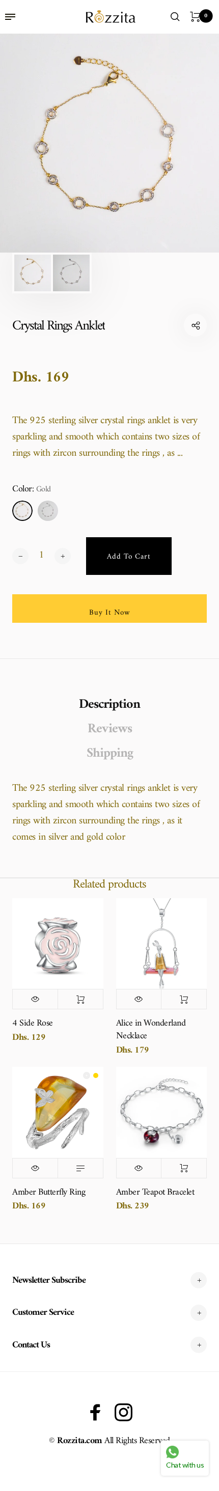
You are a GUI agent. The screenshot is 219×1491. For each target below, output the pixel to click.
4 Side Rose (32, 1023)
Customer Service (43, 1312)
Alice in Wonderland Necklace (151, 1029)
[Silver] (48, 511)
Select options (80, 1168)
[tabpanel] (109, 143)
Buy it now (109, 613)
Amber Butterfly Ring (48, 1192)
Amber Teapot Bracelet (155, 1192)
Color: (31, 489)
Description (109, 704)
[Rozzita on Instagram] (123, 1412)
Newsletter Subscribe (49, 1280)
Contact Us (31, 1345)
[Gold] (22, 511)
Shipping (110, 753)
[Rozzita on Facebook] (95, 1412)
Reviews (110, 729)
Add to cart (80, 999)
